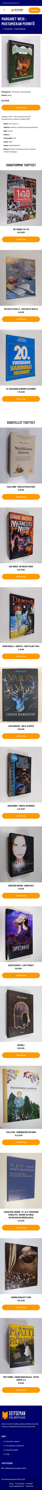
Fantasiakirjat (20, 29)
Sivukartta (29, 1486)
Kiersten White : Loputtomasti (21, 965)
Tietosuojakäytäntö (16, 1486)
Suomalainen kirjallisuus (14, 1446)
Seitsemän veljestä (12, 1441)
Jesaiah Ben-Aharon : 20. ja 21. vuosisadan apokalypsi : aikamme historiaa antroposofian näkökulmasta (21, 1215)
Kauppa (35, 10)
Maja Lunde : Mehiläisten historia (21, 486)
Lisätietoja (21, 108)
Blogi (7, 1454)
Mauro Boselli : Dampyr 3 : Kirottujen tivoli (21, 646)
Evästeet (29, 1483)
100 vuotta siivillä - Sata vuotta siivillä (21, 309)
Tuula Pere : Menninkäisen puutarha (21, 1132)
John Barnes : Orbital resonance (21, 805)
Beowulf (21, 1045)
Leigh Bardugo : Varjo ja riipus (21, 726)
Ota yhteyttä (19, 1483)
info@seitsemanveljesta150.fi (10, 3)
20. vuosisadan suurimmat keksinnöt (21, 389)
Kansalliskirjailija (11, 1450)
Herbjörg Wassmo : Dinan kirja (21, 885)
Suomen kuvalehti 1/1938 (21, 1297)
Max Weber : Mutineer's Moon (21, 566)
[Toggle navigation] (4, 10)
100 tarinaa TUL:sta (21, 229)
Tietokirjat (8, 29)
